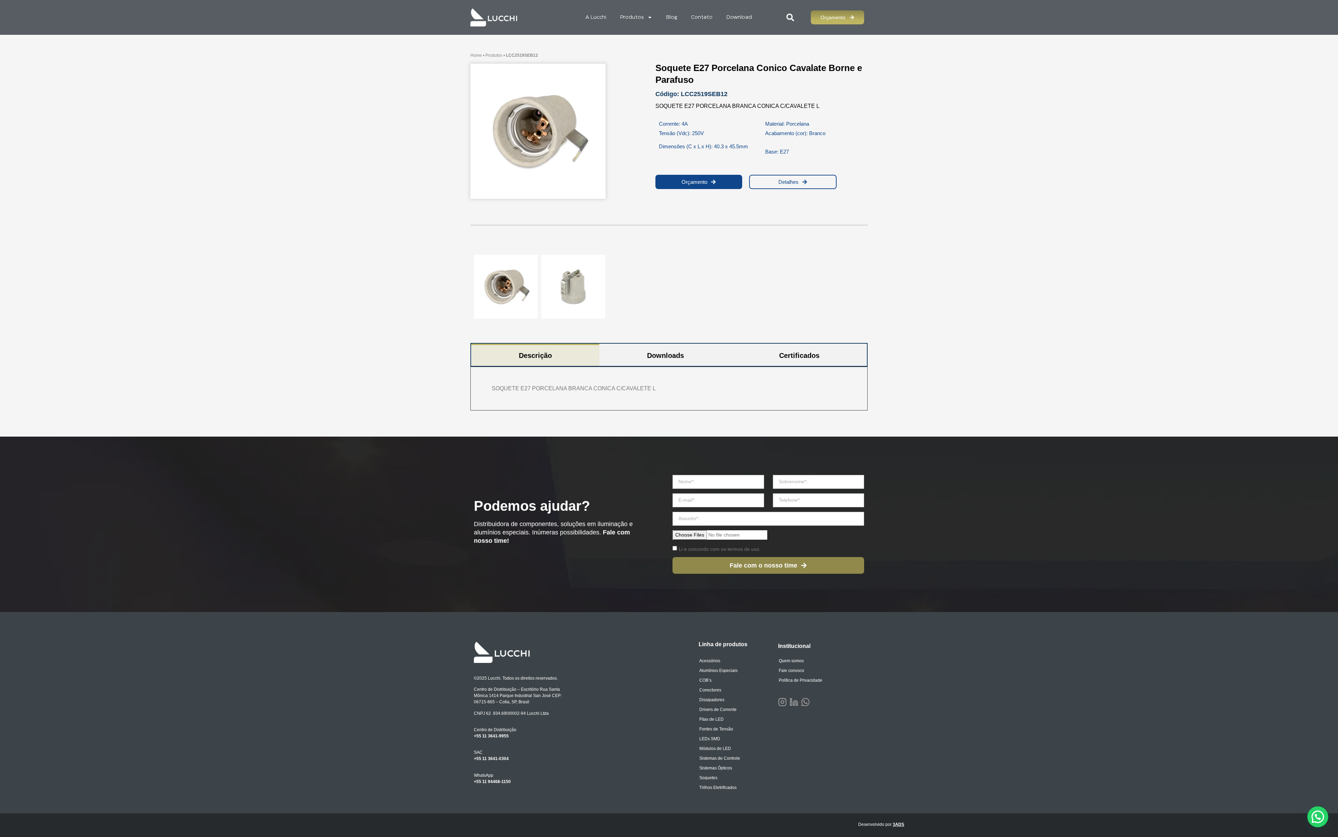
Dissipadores (711, 699)
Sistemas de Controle (719, 758)
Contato (702, 17)
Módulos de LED (715, 748)
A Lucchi (595, 17)
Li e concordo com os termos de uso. (720, 549)
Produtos (632, 17)
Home (476, 55)
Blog (671, 17)
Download (739, 17)
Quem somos (791, 660)
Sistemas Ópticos (715, 768)
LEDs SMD (709, 738)
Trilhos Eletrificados (718, 787)
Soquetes (708, 777)
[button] (1317, 816)
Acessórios (709, 660)
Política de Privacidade (800, 680)
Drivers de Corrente (718, 709)
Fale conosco (791, 670)
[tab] (535, 355)
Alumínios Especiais (718, 670)
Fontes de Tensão (716, 729)
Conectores (710, 690)
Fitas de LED (711, 719)
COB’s (705, 680)
